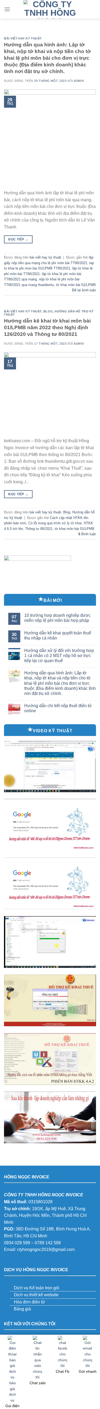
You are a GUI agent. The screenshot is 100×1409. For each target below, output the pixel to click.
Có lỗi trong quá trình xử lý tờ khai (55, 523)
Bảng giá (22, 1309)
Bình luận (87, 534)
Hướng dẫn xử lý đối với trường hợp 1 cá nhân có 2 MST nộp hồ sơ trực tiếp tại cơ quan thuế (59, 655)
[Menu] (7, 9)
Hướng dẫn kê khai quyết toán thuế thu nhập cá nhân (57, 635)
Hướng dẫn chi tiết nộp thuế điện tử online (58, 708)
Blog (48, 311)
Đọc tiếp (18, 239)
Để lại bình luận (84, 290)
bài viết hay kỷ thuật (23, 38)
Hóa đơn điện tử (29, 1302)
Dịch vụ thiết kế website (36, 1295)
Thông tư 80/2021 (39, 529)
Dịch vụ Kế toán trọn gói (36, 1288)
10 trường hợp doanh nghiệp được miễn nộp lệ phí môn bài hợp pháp (57, 618)
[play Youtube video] (50, 766)
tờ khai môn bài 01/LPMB (76, 285)
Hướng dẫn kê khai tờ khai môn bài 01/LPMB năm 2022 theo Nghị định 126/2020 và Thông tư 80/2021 (47, 327)
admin (79, 80)
